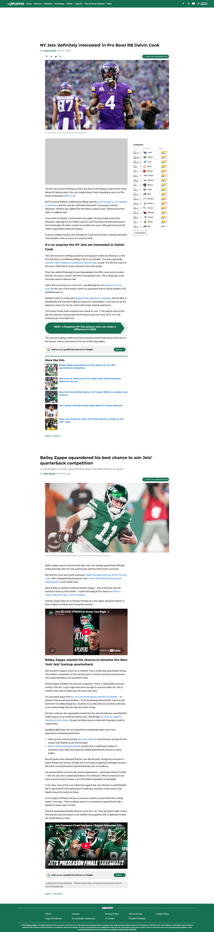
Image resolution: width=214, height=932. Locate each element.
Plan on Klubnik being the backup (64, 746)
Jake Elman (49, 473)
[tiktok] (198, 3)
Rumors (37, 4)
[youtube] (193, 3)
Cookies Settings (137, 918)
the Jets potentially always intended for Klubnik (93, 696)
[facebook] (183, 3)
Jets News (57, 894)
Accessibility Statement (83, 918)
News (29, 4)
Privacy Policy (112, 914)
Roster (70, 4)
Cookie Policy (162, 914)
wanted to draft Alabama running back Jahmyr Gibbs (71, 262)
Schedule (48, 4)
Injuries (78, 4)
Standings (59, 4)
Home (48, 436)
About (48, 914)
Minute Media (31, 925)
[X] (189, 3)
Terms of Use (135, 914)
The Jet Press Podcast (94, 4)
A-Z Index (110, 918)
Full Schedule (140, 233)
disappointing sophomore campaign (93, 298)
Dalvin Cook (69, 195)
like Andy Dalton (86, 739)
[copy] (60, 56)
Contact (76, 914)
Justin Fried (49, 50)
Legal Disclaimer (53, 918)
